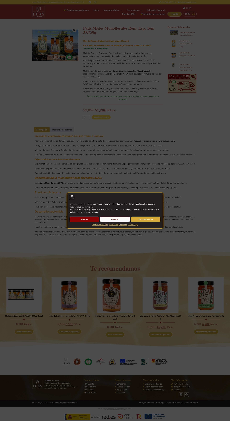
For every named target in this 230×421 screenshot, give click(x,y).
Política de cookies (100, 225)
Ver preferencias (145, 219)
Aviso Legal (133, 225)
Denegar (115, 219)
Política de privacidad (118, 225)
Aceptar (84, 219)
